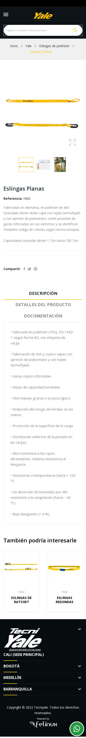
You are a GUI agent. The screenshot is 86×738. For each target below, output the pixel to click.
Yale (21, 592)
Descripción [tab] (43, 293)
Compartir (24, 268)
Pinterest (36, 268)
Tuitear (29, 268)
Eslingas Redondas (64, 600)
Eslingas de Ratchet (21, 600)
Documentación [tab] (43, 316)
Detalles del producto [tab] (43, 304)
